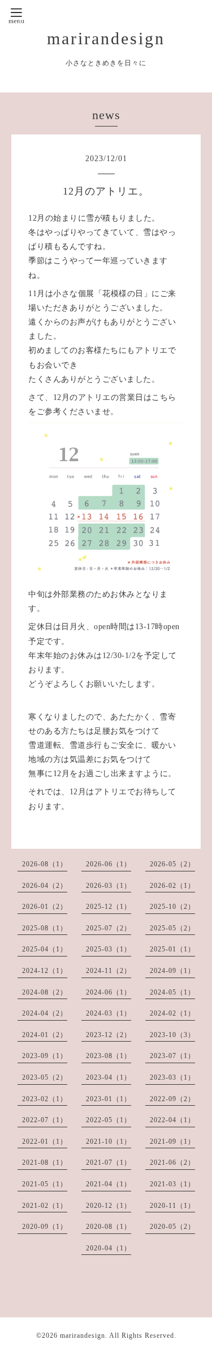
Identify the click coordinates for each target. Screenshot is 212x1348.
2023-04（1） (108, 1077)
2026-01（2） (44, 907)
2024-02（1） (172, 1013)
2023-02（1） (44, 1099)
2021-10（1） (108, 1141)
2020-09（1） (44, 1227)
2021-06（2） (172, 1162)
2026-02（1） (172, 886)
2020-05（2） (172, 1227)
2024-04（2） (44, 1013)
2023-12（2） (108, 1035)
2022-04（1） (172, 1120)
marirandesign (106, 38)
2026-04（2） (44, 886)
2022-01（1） (44, 1141)
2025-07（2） (108, 928)
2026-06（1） (108, 864)
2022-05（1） (108, 1120)
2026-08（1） (44, 864)
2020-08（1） (108, 1227)
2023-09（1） (44, 1056)
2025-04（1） (44, 949)
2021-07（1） (108, 1162)
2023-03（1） (172, 1077)
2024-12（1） (44, 971)
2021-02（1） (44, 1206)
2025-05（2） (172, 928)
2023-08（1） (108, 1056)
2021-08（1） (44, 1162)
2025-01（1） (172, 949)
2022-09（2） (172, 1099)
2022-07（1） (44, 1120)
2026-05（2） (172, 864)
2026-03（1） (108, 886)
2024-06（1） (108, 992)
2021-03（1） (172, 1184)
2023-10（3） (172, 1035)
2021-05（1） (44, 1184)
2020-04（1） (108, 1248)
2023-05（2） (44, 1077)
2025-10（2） (172, 907)
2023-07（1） (172, 1056)
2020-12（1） (108, 1206)
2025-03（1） (108, 949)
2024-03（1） (108, 1013)
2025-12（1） (108, 907)
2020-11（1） (172, 1206)
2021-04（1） (108, 1184)
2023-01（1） (108, 1099)
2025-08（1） (44, 928)
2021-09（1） (172, 1141)
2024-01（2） (44, 1035)
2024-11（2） (108, 971)
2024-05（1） (172, 992)
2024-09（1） (172, 971)
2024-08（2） (44, 992)
